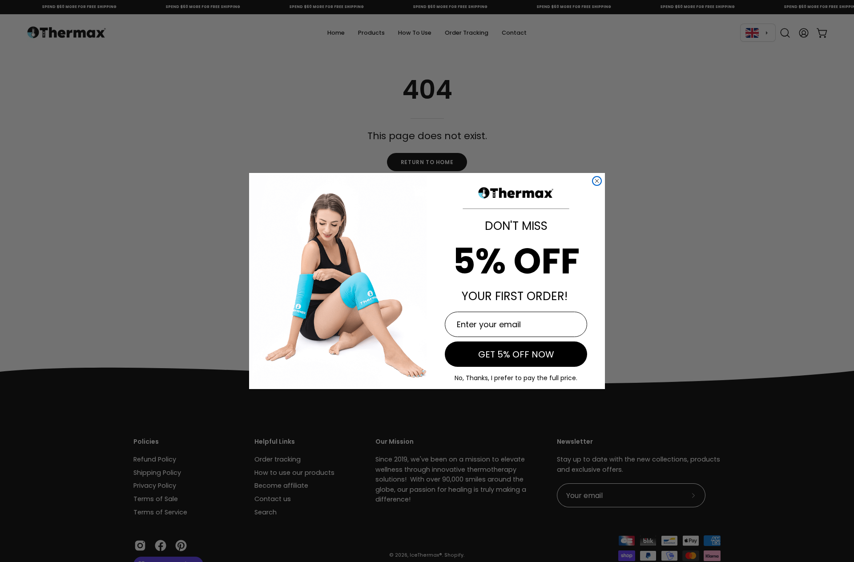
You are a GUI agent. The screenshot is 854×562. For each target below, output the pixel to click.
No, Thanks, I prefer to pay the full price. (516, 377)
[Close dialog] (596, 181)
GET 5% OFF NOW (516, 354)
